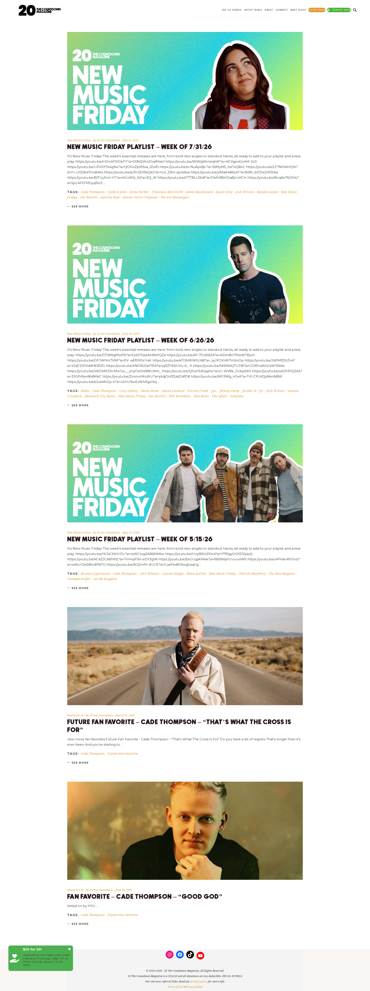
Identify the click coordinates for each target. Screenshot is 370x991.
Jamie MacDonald (199, 192)
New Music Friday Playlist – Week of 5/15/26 (140, 539)
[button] (355, 10)
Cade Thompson (93, 192)
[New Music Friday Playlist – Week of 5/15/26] (185, 473)
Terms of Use (176, 987)
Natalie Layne (267, 192)
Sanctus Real (110, 197)
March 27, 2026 (125, 715)
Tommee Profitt (78, 579)
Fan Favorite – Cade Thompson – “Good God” (145, 897)
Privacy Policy (194, 987)
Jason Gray (224, 192)
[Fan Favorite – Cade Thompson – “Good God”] (185, 831)
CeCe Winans (149, 573)
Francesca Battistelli (167, 192)
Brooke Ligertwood (95, 573)
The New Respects (282, 573)
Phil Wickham (179, 396)
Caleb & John (117, 192)
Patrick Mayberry (252, 573)
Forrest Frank (197, 390)
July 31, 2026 (130, 140)
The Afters (219, 396)
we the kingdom (105, 579)
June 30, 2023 (123, 890)
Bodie (85, 390)
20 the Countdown (109, 140)
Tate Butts (201, 396)
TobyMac (237, 396)
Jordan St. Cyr (252, 390)
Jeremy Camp (229, 390)
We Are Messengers (175, 197)
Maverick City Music (100, 396)
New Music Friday (79, 140)
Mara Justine (196, 573)
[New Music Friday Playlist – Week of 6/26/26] (185, 274)
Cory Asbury (128, 390)
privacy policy (199, 981)
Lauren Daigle (173, 573)
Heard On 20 (75, 715)
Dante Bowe (150, 390)
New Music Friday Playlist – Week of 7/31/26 (139, 147)
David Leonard (173, 390)
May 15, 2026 (130, 532)
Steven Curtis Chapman (140, 197)
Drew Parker (139, 192)
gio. (214, 390)
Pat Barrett (88, 197)
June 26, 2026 (130, 334)
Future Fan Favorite (123, 753)
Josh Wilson (245, 192)
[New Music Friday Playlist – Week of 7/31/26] (185, 81)
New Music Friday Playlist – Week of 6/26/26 (141, 340)
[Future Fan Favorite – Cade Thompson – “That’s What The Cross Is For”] (185, 656)
